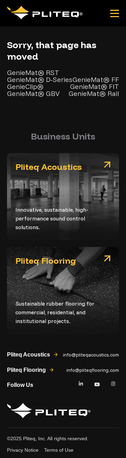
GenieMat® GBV (33, 93)
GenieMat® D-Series (39, 79)
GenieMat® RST (33, 72)
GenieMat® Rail (94, 93)
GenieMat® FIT (94, 86)
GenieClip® (25, 86)
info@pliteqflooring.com (92, 370)
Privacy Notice (22, 450)
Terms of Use (59, 450)
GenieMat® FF (95, 79)
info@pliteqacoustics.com (91, 355)
